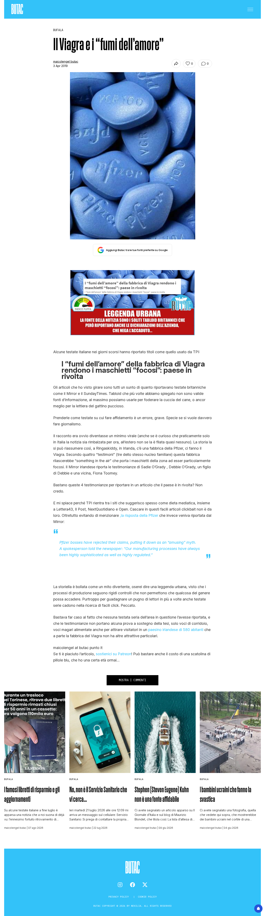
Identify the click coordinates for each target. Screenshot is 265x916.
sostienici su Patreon (113, 654)
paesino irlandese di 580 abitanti (175, 629)
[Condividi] (176, 63)
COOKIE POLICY (147, 896)
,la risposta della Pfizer (139, 515)
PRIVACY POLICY (119, 896)
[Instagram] (120, 885)
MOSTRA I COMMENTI (132, 680)
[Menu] (250, 9)
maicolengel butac (65, 61)
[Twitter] (145, 885)
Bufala (8, 779)
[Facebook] (132, 885)
